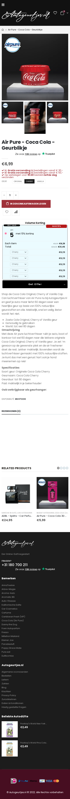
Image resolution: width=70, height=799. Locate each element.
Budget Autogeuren (45, 513)
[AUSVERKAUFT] (28, 482)
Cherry (29, 181)
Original (18, 181)
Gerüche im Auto (9, 513)
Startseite (3, 29)
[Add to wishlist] (7, 212)
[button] (58, 468)
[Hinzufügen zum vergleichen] (16, 212)
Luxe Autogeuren (24, 513)
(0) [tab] (11, 411)
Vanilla (40, 181)
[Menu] (3, 4)
